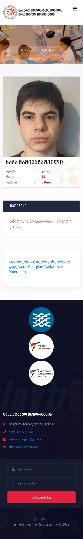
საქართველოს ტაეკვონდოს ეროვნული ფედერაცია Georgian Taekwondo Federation (40, 266)
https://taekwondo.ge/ (24, 447)
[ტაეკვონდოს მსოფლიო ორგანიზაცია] (41, 346)
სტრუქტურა (49, 50)
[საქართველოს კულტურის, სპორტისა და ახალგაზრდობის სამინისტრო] (41, 319)
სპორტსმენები (38, 59)
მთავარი (30, 50)
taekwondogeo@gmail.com (27, 439)
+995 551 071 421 (21, 432)
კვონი (45, 171)
